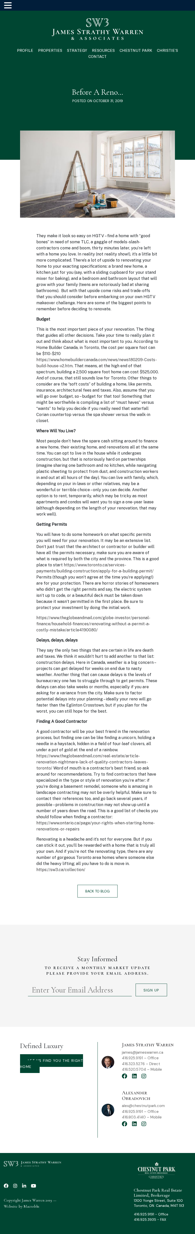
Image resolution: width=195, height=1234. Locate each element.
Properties (50, 50)
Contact (97, 56)
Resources (103, 50)
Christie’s (167, 50)
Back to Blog (97, 891)
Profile (25, 50)
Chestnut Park (136, 50)
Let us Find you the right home (51, 1063)
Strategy (77, 50)
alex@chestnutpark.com (143, 1105)
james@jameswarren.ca (142, 1052)
